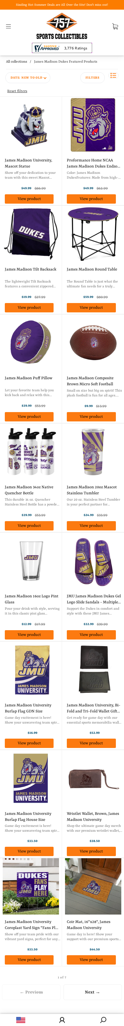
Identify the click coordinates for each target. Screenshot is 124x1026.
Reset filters (17, 91)
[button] (113, 75)
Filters (92, 78)
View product (29, 199)
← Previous (31, 992)
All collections (16, 62)
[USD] (20, 1019)
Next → (92, 992)
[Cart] (115, 26)
